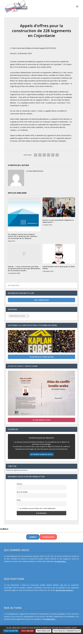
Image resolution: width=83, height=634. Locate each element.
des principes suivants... (65, 590)
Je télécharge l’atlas (41, 420)
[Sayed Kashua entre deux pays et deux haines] (59, 253)
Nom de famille (22, 492)
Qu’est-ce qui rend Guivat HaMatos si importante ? (58, 221)
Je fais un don (48, 537)
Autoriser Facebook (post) (41, 454)
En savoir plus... (61, 561)
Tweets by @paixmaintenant (17, 470)
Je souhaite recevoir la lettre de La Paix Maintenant (37, 508)
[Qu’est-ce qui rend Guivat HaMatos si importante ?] (59, 207)
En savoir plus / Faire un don (41, 357)
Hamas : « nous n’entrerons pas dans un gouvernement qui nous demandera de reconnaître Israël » (24, 268)
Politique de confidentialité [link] (66, 631)
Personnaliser (43, 631)
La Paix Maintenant (34, 171)
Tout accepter (11, 631)
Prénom (19, 484)
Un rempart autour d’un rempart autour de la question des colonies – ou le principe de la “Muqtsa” (23, 236)
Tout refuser (27, 631)
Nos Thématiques (41, 300)
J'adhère (32, 537)
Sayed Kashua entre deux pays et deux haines (59, 267)
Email (18, 500)
